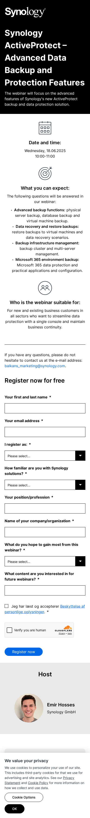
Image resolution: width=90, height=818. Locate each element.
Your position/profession (28, 497)
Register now (23, 651)
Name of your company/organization (38, 521)
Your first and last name (26, 397)
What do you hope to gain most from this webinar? (41, 547)
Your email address (22, 420)
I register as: (16, 444)
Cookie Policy (38, 783)
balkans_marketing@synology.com (35, 366)
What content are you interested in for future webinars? (39, 576)
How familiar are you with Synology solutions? (36, 471)
